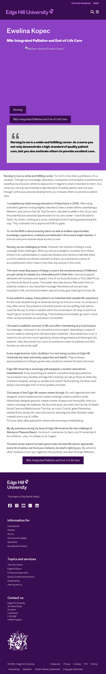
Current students (81, 3)
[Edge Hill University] (17, 489)
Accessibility (14, 669)
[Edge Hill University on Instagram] (17, 507)
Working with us (14, 584)
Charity (94, 664)
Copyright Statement (73, 669)
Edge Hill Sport (14, 568)
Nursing (17, 109)
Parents (11, 530)
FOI (86, 664)
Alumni (10, 534)
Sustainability (13, 580)
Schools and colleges (17, 538)
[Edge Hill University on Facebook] (10, 507)
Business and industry (17, 546)
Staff (96, 3)
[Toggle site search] (92, 12)
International (13, 526)
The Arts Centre (14, 564)
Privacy (66, 664)
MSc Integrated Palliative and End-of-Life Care (40, 119)
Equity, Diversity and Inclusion (21, 576)
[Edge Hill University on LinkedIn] (37, 507)
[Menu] (97, 12)
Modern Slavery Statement (47, 669)
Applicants (12, 542)
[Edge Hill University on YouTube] (23, 507)
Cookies (77, 664)
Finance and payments (17, 572)
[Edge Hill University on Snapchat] (30, 507)
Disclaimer (55, 664)
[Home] (29, 13)
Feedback (27, 669)
